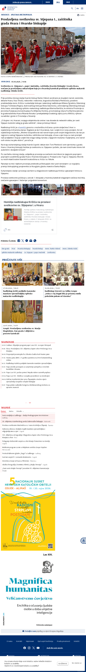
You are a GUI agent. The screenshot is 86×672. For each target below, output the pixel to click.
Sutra (11, 411)
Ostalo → (20, 411)
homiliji (22, 127)
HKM (48, 2)
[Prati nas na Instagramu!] (29, 648)
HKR (68, 2)
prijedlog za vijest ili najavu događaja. (44, 631)
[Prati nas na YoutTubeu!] (38, 648)
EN (78, 8)
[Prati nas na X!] (33, 648)
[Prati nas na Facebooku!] (24, 648)
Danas (3, 411)
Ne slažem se (77, 663)
